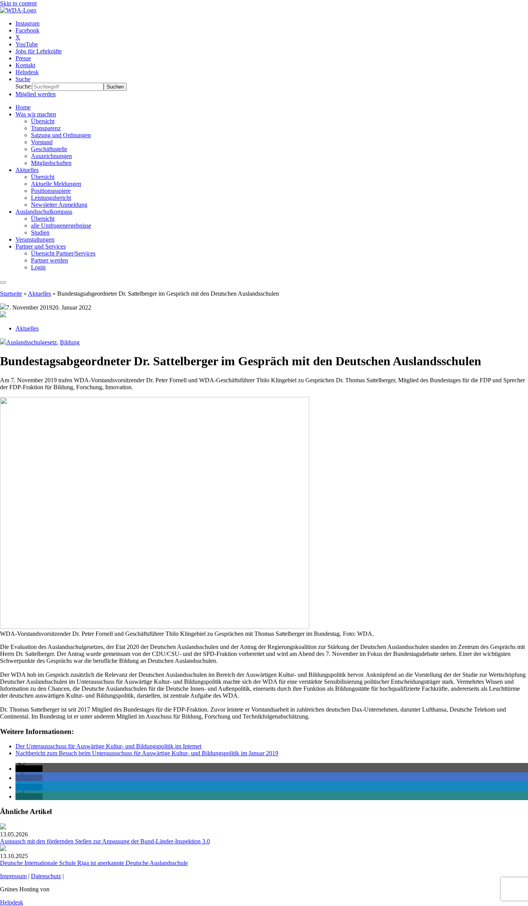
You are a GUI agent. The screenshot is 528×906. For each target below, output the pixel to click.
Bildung (70, 342)
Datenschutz (46, 876)
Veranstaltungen (35, 239)
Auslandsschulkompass (43, 211)
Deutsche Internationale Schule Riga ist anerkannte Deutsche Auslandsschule (94, 863)
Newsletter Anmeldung (59, 204)
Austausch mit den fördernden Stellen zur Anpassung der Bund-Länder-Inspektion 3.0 (105, 841)
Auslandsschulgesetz (31, 342)
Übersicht (43, 121)
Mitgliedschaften (51, 163)
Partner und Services (40, 246)
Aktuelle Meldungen (56, 184)
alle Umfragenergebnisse (61, 225)
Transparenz (46, 128)
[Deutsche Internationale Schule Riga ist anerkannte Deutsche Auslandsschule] (3, 849)
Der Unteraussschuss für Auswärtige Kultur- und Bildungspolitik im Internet (108, 746)
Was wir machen (35, 114)
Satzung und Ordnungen (61, 135)
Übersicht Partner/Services (63, 253)
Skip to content (18, 3)
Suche (23, 79)
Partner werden (49, 260)
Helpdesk (27, 72)
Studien (40, 232)
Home (23, 107)
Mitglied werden (35, 94)
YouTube (26, 44)
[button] (29, 768)
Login (38, 267)
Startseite (11, 293)
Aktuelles (27, 170)
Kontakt (25, 65)
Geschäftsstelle (49, 149)
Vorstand (42, 142)
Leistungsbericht (51, 197)
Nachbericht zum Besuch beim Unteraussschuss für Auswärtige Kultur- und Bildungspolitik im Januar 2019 (146, 753)
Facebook (27, 30)
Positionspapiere (51, 190)
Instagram (27, 23)
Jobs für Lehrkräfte (38, 51)
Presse (23, 58)
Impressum (13, 876)
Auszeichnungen (51, 156)
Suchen (115, 87)
